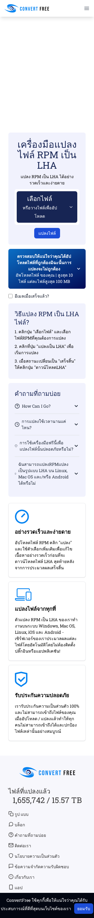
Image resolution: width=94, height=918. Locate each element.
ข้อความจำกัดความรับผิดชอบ (42, 866)
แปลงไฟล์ (47, 233)
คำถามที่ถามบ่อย (30, 835)
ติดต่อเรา (23, 845)
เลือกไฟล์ (40, 206)
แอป (18, 887)
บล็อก (20, 824)
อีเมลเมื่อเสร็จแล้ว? (32, 296)
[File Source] (70, 207)
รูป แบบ (21, 814)
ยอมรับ (83, 908)
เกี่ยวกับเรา (24, 877)
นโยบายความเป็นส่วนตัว (37, 856)
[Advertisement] (47, 67)
